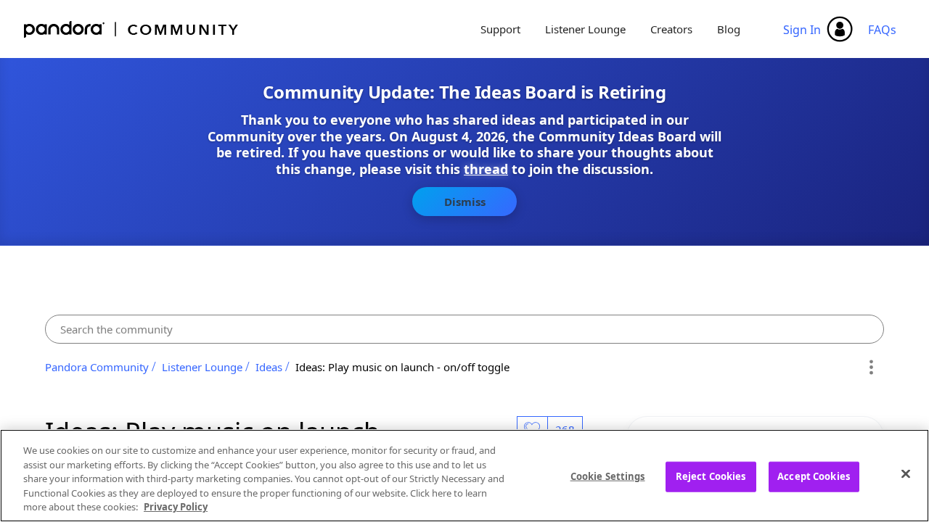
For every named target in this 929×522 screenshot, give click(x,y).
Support (500, 29)
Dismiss (465, 201)
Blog (728, 29)
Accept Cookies (813, 476)
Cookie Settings (607, 476)
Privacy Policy (176, 506)
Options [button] (870, 367)
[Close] (906, 474)
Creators (671, 29)
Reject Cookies (711, 476)
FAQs (882, 30)
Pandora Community (132, 29)
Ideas (268, 367)
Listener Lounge (585, 29)
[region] (464, 475)
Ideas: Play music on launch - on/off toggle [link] (402, 367)
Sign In (802, 30)
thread (486, 169)
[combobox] (464, 329)
